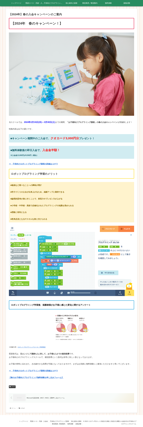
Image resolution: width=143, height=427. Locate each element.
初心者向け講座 (76, 421)
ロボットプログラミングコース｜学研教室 (32, 347)
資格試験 (78, 424)
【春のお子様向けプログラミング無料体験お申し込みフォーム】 (36, 377)
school (13, 386)
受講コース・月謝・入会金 (39, 421)
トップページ (23, 421)
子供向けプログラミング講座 (59, 421)
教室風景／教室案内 (58, 424)
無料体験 (70, 424)
